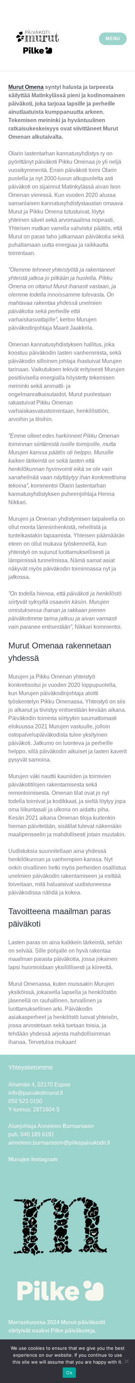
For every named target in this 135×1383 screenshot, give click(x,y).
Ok (69, 1372)
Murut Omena (26, 87)
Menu (113, 38)
